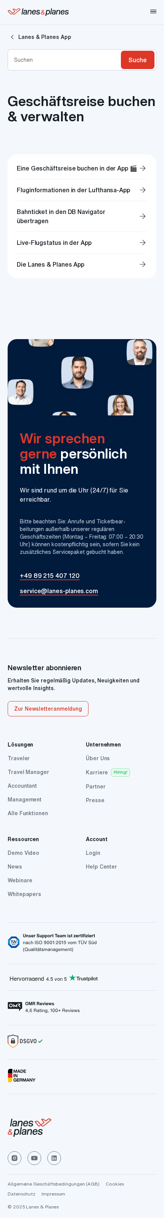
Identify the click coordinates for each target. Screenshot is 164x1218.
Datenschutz (21, 1193)
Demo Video (23, 853)
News (15, 866)
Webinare (20, 880)
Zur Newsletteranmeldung (48, 708)
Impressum (53, 1193)
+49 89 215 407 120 (50, 576)
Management (25, 799)
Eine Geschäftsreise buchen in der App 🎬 (82, 168)
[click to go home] (82, 1128)
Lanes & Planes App (44, 37)
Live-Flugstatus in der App (82, 242)
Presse (95, 800)
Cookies (115, 1183)
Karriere (97, 772)
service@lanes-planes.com (59, 591)
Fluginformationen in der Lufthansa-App (82, 190)
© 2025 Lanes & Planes (33, 1206)
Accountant (22, 785)
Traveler (19, 758)
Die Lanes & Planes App (82, 264)
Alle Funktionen (28, 813)
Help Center (101, 866)
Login (93, 853)
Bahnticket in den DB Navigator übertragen (82, 216)
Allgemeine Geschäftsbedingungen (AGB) (54, 1183)
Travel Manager (28, 772)
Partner (95, 786)
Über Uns (98, 758)
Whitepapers (24, 894)
